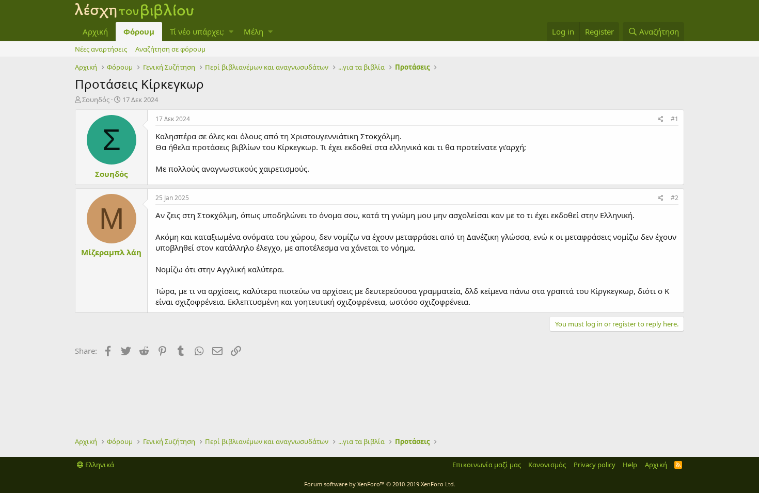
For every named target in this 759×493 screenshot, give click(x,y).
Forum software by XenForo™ (379, 484)
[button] (231, 31)
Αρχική (95, 31)
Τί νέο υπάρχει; (197, 31)
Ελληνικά (99, 464)
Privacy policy (594, 464)
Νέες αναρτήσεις (101, 49)
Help (630, 464)
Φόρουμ (138, 31)
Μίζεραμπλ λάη (111, 252)
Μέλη (253, 31)
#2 (674, 197)
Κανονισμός (547, 464)
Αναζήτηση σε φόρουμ (170, 49)
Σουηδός (95, 99)
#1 (674, 118)
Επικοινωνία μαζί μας (486, 464)
